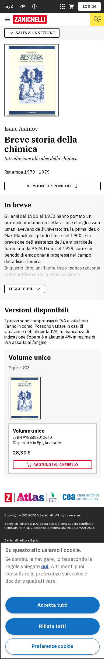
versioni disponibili (49, 186)
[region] (52, 600)
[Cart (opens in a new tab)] (71, 6)
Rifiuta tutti (52, 626)
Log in (89, 6)
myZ (8, 6)
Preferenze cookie (52, 646)
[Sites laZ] (62, 6)
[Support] (22, 6)
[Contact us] (34, 6)
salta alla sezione (35, 32)
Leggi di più (21, 289)
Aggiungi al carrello (55, 464)
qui (44, 566)
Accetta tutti (52, 605)
